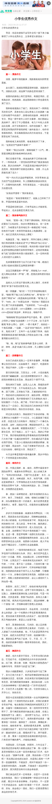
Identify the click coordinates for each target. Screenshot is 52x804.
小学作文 (36, 11)
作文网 (26, 11)
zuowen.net (31, 801)
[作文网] (6, 11)
